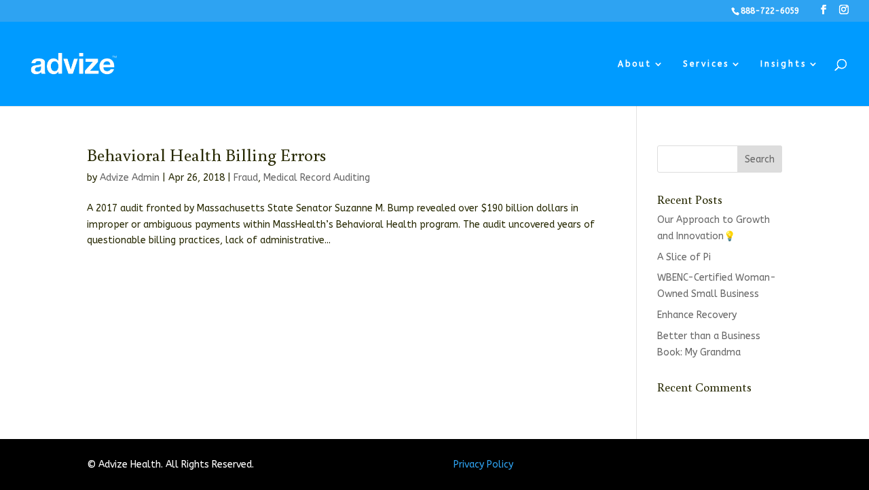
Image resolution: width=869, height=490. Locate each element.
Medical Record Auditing (316, 177)
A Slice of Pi (684, 257)
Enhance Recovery (697, 315)
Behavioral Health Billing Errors (206, 154)
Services (706, 64)
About (635, 64)
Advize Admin (130, 177)
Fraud (246, 177)
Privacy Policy (483, 464)
